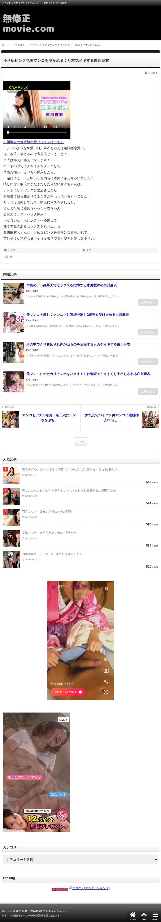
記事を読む (148, 302)
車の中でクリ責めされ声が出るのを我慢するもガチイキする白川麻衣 (78, 344)
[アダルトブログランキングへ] (60, 888)
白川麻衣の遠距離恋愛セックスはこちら (33, 142)
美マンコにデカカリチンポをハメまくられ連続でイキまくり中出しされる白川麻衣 (88, 374)
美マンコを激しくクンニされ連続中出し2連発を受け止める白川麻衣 (77, 315)
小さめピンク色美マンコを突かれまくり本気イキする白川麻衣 (56, 60)
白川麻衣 (153, 73)
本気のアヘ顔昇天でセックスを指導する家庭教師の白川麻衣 (71, 285)
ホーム (80, 441)
